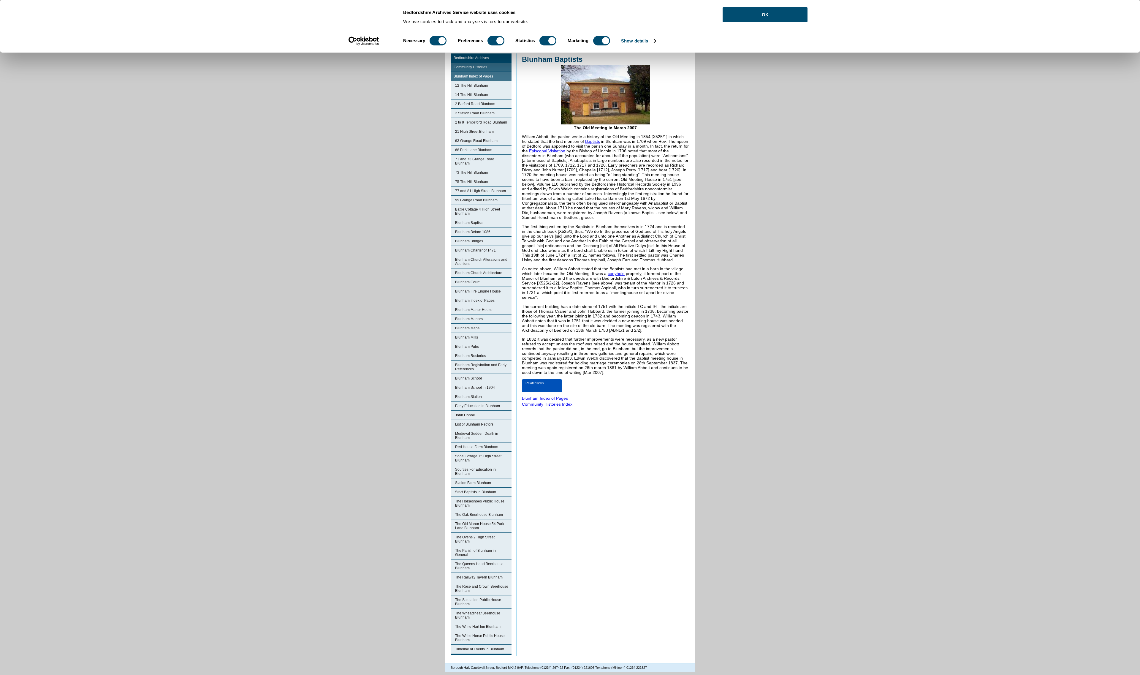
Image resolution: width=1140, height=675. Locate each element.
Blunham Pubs (467, 346)
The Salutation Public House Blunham (478, 602)
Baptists (592, 141)
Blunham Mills (466, 337)
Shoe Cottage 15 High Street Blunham (478, 458)
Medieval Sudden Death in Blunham (476, 435)
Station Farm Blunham (473, 483)
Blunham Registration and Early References (480, 367)
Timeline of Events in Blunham (479, 649)
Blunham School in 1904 (475, 387)
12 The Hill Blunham (471, 85)
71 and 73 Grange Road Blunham (474, 161)
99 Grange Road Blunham (476, 200)
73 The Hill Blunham (471, 172)
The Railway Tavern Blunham (479, 577)
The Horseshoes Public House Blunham (479, 503)
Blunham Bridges (469, 241)
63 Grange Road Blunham (476, 141)
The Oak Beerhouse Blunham (479, 515)
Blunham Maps (467, 328)
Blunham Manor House (474, 310)
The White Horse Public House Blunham (480, 638)
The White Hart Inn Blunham (478, 627)
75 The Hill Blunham (471, 182)
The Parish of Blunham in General (475, 552)
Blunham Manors (469, 319)
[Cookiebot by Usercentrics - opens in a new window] (364, 41)
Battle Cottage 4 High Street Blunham (477, 211)
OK (765, 14)
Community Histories (470, 67)
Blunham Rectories (470, 356)
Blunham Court (467, 282)
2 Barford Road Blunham (475, 104)
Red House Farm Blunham (476, 447)
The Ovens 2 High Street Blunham (475, 539)
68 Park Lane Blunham (473, 150)
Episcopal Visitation (547, 150)
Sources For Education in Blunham (475, 471)
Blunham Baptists (469, 223)
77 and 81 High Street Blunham (480, 191)
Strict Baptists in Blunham (475, 492)
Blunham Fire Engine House (478, 291)
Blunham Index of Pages (473, 76)
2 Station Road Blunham (475, 113)
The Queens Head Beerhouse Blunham (479, 566)
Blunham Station (468, 397)
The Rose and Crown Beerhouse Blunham (481, 588)
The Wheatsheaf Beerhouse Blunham (477, 615)
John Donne (465, 415)
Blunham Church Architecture (478, 273)
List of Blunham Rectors (474, 424)
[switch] (495, 40)
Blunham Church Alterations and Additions (481, 261)
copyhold (616, 273)
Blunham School (468, 378)
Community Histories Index (547, 404)
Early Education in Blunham (477, 406)
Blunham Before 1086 (472, 232)
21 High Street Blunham (474, 131)
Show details (634, 40)
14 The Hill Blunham (471, 95)
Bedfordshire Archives (471, 58)
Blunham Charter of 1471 (475, 250)
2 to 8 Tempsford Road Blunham (481, 122)
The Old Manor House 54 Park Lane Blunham (479, 526)
